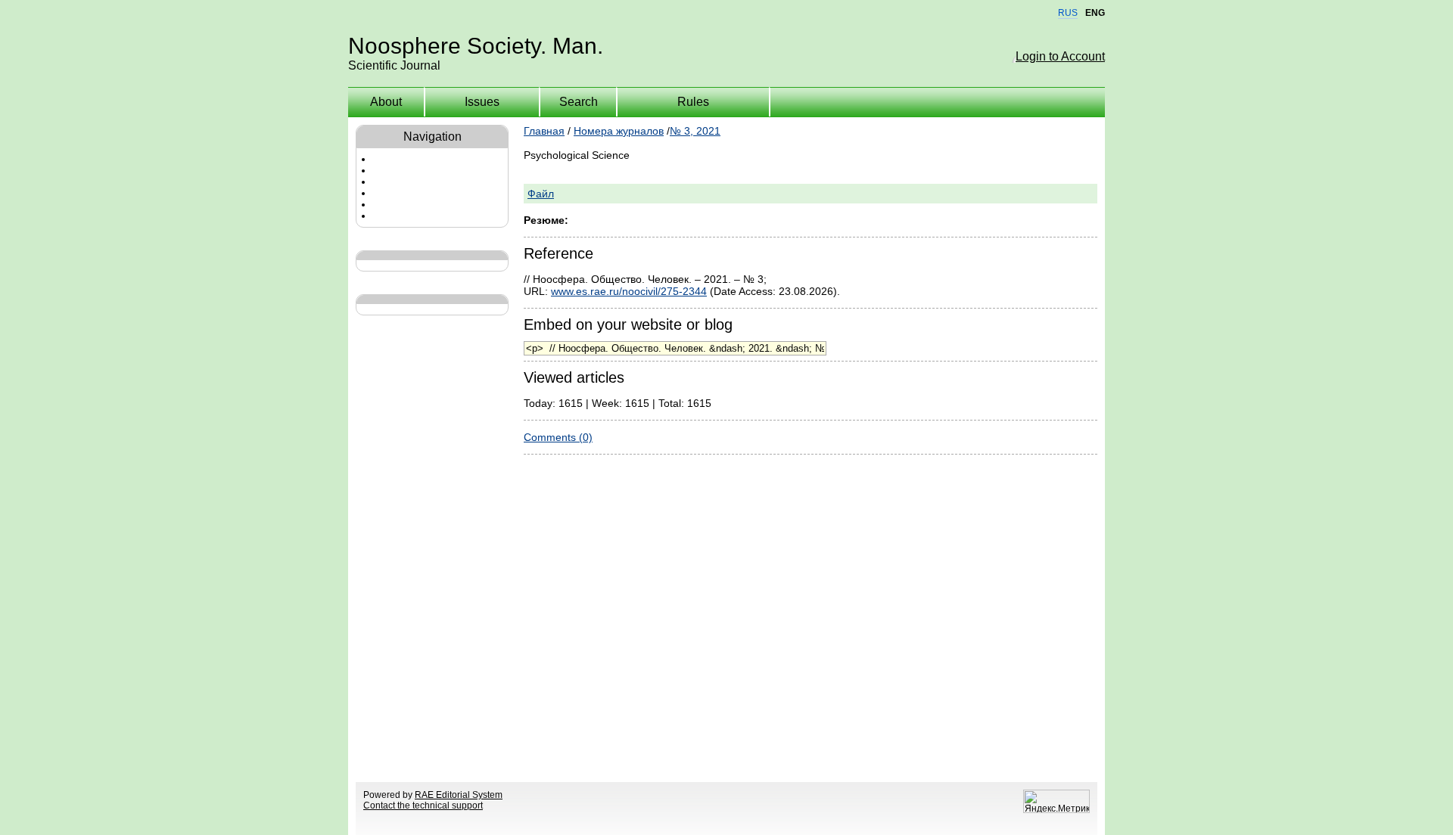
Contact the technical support (423, 805)
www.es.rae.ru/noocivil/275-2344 (629, 291)
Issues (482, 101)
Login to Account (1060, 56)
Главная (544, 131)
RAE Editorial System (458, 795)
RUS (1068, 13)
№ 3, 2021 (695, 131)
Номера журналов (619, 131)
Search (578, 101)
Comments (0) (558, 437)
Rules (693, 101)
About (386, 101)
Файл (540, 194)
